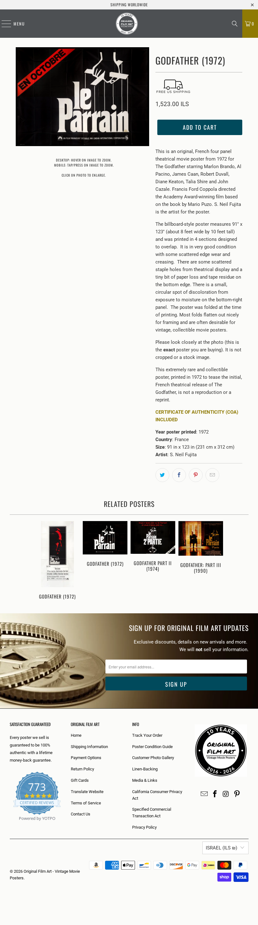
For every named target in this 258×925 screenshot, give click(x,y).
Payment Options (86, 757)
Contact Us (80, 814)
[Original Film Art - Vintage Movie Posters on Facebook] (215, 794)
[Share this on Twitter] (162, 475)
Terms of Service (86, 803)
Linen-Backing (145, 769)
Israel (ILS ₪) (221, 848)
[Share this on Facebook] (179, 475)
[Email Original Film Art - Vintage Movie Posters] (204, 794)
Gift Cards (80, 780)
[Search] (235, 23)
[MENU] (3, 23)
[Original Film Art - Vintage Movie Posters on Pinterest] (237, 794)
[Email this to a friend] (212, 475)
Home (76, 735)
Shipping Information (89, 746)
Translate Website (87, 791)
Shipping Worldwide (129, 4)
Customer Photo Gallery (153, 757)
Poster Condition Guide (152, 746)
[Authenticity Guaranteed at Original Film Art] (10, 825)
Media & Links (144, 780)
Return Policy (82, 769)
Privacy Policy (144, 827)
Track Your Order (147, 735)
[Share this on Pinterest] (196, 475)
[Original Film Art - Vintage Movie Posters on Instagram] (226, 794)
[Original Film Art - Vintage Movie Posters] (127, 23)
